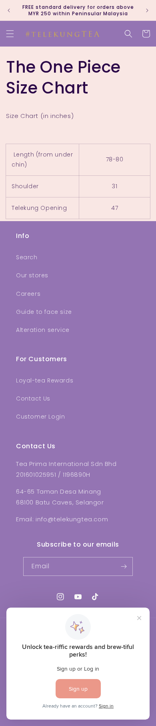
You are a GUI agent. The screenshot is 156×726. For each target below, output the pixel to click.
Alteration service (43, 330)
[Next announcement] (147, 10)
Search (27, 257)
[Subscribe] (123, 566)
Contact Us (33, 399)
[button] (10, 34)
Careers (28, 294)
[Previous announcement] (9, 10)
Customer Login (40, 417)
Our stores (32, 275)
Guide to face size (44, 312)
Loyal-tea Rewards (44, 380)
